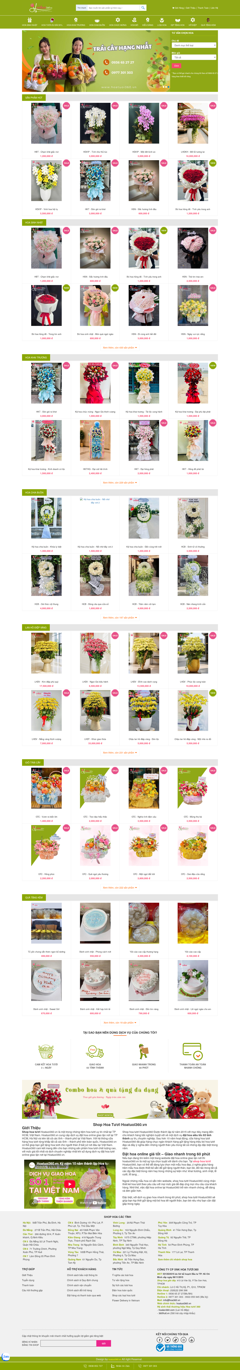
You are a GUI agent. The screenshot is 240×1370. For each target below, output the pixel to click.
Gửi (103, 1343)
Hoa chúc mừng (117, 25)
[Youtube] (191, 1340)
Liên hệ (214, 7)
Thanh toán (203, 7)
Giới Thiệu (190, 7)
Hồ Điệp (193, 25)
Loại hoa (162, 25)
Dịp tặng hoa (177, 25)
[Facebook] (159, 1340)
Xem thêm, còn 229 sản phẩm (118, 482)
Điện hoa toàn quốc (122, 1290)
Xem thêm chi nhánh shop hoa (175, 1259)
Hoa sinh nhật (29, 25)
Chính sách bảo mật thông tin (82, 1275)
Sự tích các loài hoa (122, 1285)
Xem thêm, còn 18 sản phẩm (119, 1022)
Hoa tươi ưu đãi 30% (52, 25)
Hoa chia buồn (97, 25)
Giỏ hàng (179, 7)
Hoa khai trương (76, 25)
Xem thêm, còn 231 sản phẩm (118, 752)
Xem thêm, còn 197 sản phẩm (118, 617)
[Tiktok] (175, 1340)
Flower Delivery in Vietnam (126, 1300)
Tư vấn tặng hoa (120, 1280)
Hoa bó (134, 25)
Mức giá (176, 52)
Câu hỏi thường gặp (32, 1290)
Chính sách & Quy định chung (82, 1280)
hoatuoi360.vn (114, 1359)
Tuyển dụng (28, 1280)
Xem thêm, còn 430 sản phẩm (118, 347)
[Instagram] (183, 1340)
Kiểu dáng (147, 25)
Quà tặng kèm (208, 25)
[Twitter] (167, 1340)
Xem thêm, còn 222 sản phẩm (118, 887)
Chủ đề (175, 40)
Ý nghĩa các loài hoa (122, 1275)
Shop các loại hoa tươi (123, 1295)
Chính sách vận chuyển (79, 1285)
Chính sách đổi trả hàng (79, 1290)
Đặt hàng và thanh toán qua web (84, 1295)
